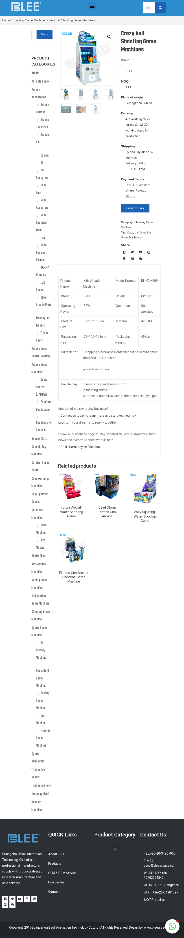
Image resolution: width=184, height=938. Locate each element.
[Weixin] (140, 259)
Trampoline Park (41, 786)
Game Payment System (41, 252)
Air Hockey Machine (41, 650)
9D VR (35, 73)
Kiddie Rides (38, 556)
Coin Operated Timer (41, 222)
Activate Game (40, 82)
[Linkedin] (132, 259)
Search (44, 34)
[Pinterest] (124, 259)
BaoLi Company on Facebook (81, 447)
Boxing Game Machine (42, 700)
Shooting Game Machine (29, 20)
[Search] (160, 7)
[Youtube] (140, 252)
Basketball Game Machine (42, 678)
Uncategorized (40, 794)
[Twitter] (132, 252)
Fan (42, 238)
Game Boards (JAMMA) (41, 387)
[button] (92, 6)
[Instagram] (149, 252)
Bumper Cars (39, 439)
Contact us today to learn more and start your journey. (98, 415)
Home (6, 20)
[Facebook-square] (124, 252)
